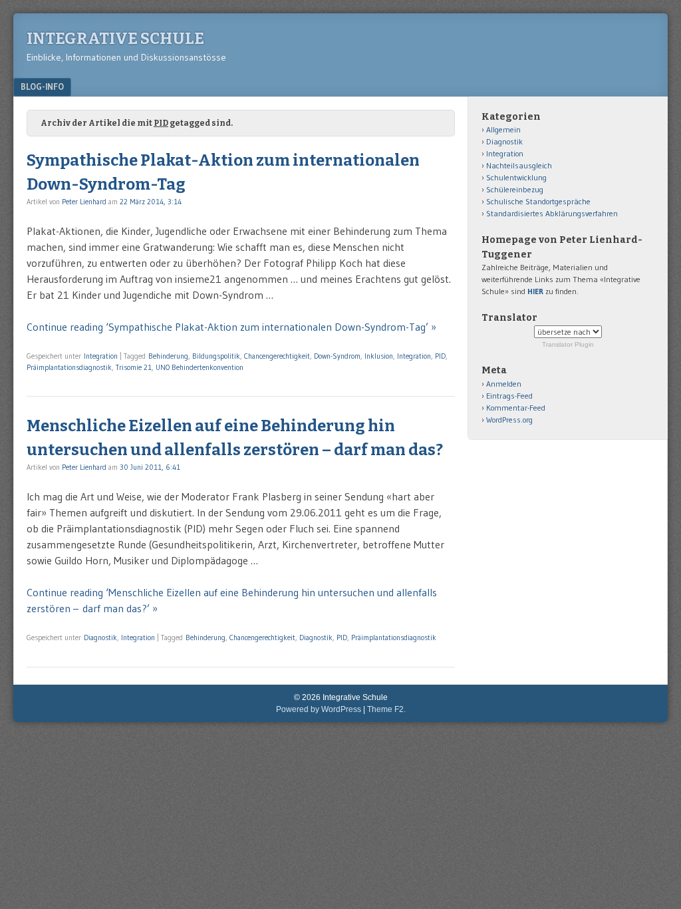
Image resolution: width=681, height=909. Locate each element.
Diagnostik (100, 637)
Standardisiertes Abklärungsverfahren (552, 213)
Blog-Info (42, 86)
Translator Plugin (568, 344)
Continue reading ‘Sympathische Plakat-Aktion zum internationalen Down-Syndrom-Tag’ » (231, 326)
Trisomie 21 (134, 367)
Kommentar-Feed (515, 408)
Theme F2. (386, 709)
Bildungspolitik (216, 356)
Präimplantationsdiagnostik (69, 367)
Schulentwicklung (516, 177)
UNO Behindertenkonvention (199, 367)
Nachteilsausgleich (519, 165)
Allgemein (503, 129)
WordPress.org (509, 420)
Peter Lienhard (84, 201)
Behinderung (168, 356)
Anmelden (503, 384)
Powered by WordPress (318, 709)
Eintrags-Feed (509, 396)
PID (440, 356)
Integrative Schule (115, 38)
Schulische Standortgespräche (538, 201)
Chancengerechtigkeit (277, 356)
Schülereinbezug (514, 189)
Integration (101, 356)
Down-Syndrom (337, 356)
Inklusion (378, 356)
